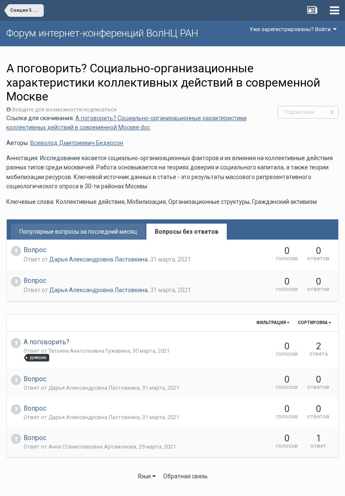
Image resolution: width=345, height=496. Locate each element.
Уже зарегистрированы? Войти (291, 29)
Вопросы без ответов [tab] (186, 231)
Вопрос (35, 250)
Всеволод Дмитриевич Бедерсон (76, 143)
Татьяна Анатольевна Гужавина (89, 351)
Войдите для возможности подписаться (64, 109)
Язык (145, 476)
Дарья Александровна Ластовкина (98, 259)
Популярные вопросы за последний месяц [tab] (78, 231)
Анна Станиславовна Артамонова (92, 446)
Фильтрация (271, 322)
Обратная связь (185, 476)
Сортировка (313, 322)
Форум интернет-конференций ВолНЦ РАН (102, 33)
